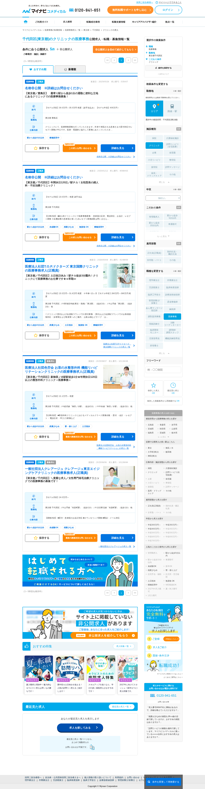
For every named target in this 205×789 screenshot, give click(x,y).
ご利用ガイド (42, 22)
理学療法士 (30, 780)
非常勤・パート (154, 260)
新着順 (72, 69)
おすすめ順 (40, 69)
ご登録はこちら (170, 639)
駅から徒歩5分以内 (172, 216)
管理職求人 (154, 217)
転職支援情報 (118, 22)
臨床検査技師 (73, 780)
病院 (154, 138)
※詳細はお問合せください (54, 88)
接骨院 (154, 167)
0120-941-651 (85, 10)
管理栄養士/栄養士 (126, 780)
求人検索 (67, 22)
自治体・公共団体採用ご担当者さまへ (63, 777)
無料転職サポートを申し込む (129, 9)
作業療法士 (44, 780)
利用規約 (119, 777)
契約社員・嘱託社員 (172, 252)
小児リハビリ (154, 160)
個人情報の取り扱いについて (97, 777)
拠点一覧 (170, 22)
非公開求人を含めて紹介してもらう (114, 49)
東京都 (86, 30)
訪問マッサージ (172, 167)
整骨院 (172, 160)
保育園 (172, 153)
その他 (172, 174)
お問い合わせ (133, 777)
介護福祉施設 (172, 138)
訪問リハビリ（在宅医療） (172, 145)
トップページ (25, 22)
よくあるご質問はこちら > (173, 677)
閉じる (162, 182)
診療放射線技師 (106, 780)
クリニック (154, 145)
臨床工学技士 (89, 780)
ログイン (168, 9)
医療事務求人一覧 (72, 30)
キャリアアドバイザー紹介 (144, 22)
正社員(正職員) (154, 253)
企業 (154, 153)
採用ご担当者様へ (144, 2)
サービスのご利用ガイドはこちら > (170, 674)
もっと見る (162, 236)
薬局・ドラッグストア (154, 174)
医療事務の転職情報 (53, 30)
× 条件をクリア (163, 74)
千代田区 (96, 30)
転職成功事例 (93, 22)
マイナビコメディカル (32, 30)
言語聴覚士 (58, 780)
